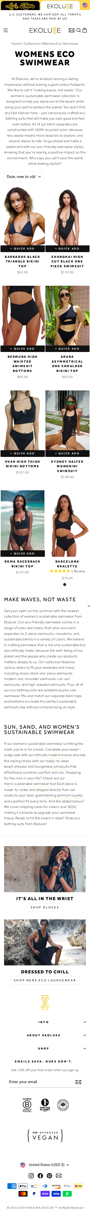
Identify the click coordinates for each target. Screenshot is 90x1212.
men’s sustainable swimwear (26, 784)
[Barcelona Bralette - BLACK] (64, 584)
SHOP (43, 1048)
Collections (32, 43)
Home (16, 43)
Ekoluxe (10, 622)
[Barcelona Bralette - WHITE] (70, 584)
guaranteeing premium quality (59, 795)
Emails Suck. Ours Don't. (44, 1061)
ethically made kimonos (53, 755)
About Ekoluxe (44, 1035)
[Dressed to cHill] (45, 942)
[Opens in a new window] (31, 1175)
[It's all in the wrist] (45, 869)
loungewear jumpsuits (52, 766)
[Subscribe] (78, 1082)
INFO (44, 1022)
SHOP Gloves (45, 907)
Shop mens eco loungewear (45, 980)
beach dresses (15, 766)
